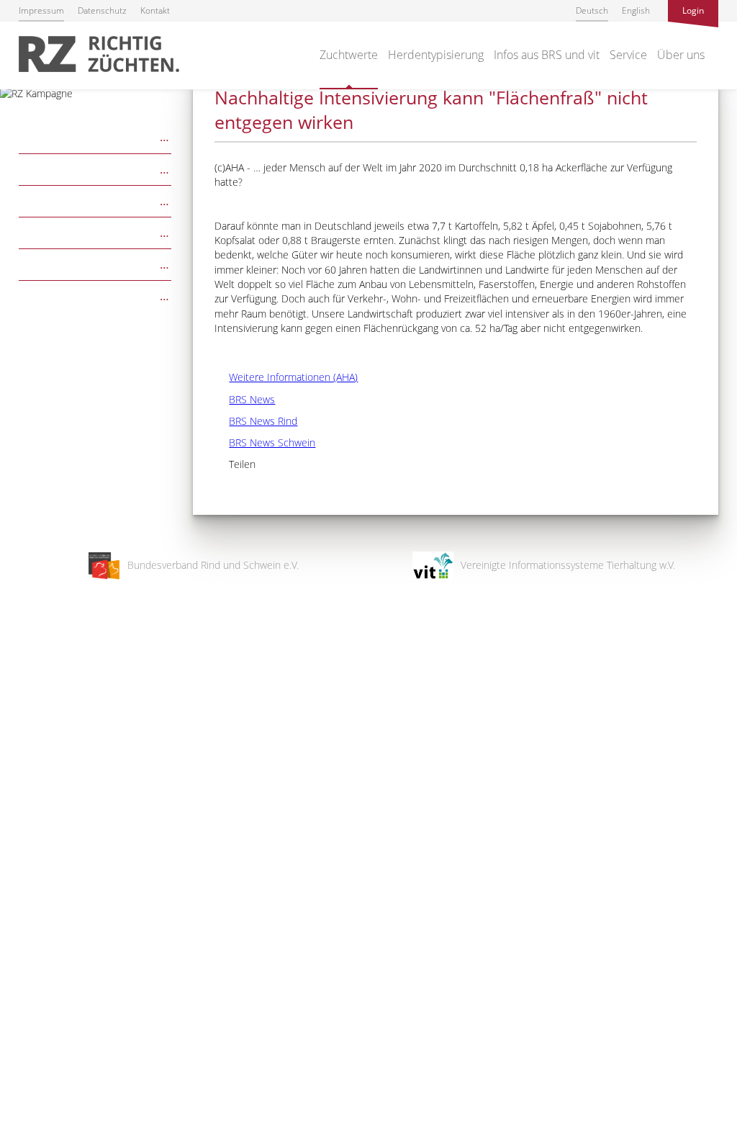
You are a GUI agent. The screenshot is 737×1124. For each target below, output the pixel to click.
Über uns (681, 55)
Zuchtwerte (349, 55)
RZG (95, 135)
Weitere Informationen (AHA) (286, 377)
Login (693, 10)
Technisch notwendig (23, 882)
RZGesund (95, 263)
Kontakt (155, 10)
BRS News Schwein (264, 442)
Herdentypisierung (436, 55)
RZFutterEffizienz (95, 231)
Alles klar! (21, 1065)
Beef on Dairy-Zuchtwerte (95, 295)
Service (628, 55)
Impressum (41, 10)
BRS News (244, 399)
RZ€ (95, 168)
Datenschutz (102, 10)
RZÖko (95, 200)
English (636, 10)
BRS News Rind (255, 421)
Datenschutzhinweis (45, 1117)
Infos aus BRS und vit (547, 55)
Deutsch (592, 10)
